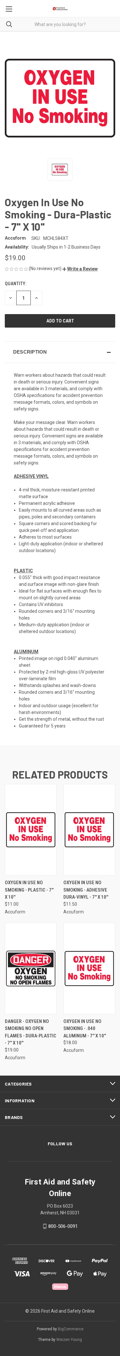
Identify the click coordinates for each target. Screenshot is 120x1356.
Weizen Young (69, 1339)
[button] (80, 268)
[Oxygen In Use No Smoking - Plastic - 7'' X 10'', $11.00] (30, 829)
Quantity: (15, 283)
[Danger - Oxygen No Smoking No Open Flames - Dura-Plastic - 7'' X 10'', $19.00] (30, 968)
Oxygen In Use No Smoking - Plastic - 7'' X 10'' (29, 890)
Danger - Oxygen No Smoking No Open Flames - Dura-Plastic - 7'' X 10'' (30, 1032)
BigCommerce (71, 1329)
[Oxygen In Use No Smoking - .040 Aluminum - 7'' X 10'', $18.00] (89, 968)
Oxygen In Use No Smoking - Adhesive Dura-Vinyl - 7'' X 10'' (85, 890)
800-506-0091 (63, 1226)
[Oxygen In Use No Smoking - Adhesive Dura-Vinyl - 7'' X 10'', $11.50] (89, 829)
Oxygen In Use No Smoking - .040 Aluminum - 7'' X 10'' (84, 1028)
